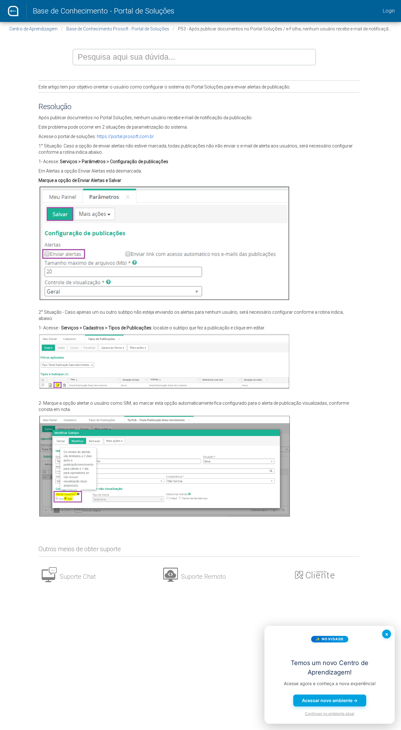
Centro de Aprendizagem (33, 28)
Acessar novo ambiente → (329, 700)
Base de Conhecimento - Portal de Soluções (103, 11)
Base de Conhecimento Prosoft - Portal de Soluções (117, 28)
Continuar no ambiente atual (329, 713)
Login (389, 11)
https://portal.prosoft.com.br (125, 136)
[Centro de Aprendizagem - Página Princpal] (13, 11)
